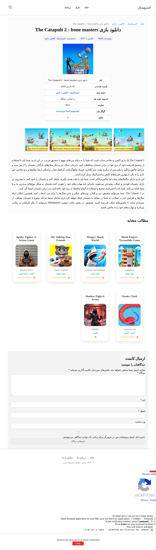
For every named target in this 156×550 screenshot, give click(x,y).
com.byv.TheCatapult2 (67, 111)
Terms (153, 500)
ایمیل (141, 411)
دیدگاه (141, 373)
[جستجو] (10, 7)
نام (142, 400)
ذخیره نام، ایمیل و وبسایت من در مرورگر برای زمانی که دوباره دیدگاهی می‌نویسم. (104, 437)
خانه (86, 7)
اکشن (121, 24)
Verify (78, 543)
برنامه (68, 7)
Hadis (100, 38)
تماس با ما (67, 457)
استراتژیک (132, 24)
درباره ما (81, 457)
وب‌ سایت (140, 421)
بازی (77, 7)
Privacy (144, 500)
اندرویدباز (144, 7)
